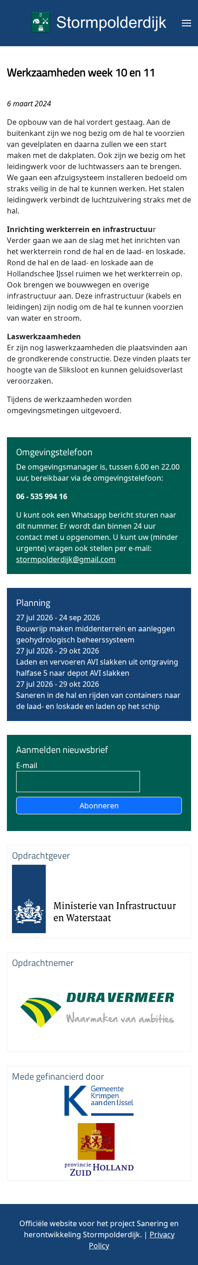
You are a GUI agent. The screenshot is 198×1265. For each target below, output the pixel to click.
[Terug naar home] (99, 23)
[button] (186, 23)
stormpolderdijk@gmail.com (66, 559)
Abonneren (99, 806)
